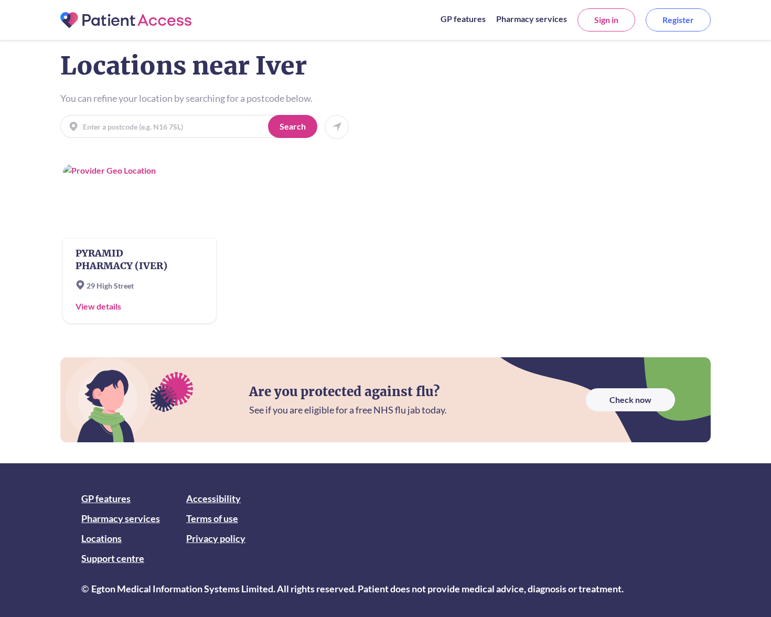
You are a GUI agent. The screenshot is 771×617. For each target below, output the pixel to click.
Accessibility (213, 498)
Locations (101, 538)
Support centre (112, 558)
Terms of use (212, 518)
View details (98, 306)
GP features (463, 19)
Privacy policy (215, 538)
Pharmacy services (531, 19)
